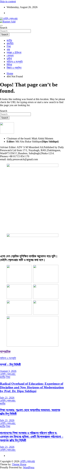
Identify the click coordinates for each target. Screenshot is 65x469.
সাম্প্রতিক (5, 351)
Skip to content (8, 1)
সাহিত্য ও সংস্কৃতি (15, 61)
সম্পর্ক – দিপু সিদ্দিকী (10, 364)
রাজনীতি (10, 43)
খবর (8, 49)
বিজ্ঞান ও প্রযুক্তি (14, 67)
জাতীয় (9, 40)
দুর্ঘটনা (9, 58)
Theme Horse (19, 464)
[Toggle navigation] (1, 25)
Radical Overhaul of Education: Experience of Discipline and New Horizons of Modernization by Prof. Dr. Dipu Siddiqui (32, 387)
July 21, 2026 (7, 397)
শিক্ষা (9, 46)
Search (3, 27)
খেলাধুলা (10, 55)
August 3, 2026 (8, 371)
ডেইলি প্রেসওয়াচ (27, 461)
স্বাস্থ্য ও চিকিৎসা (14, 52)
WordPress (28, 467)
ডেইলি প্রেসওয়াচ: (8, 374)
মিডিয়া (9, 64)
